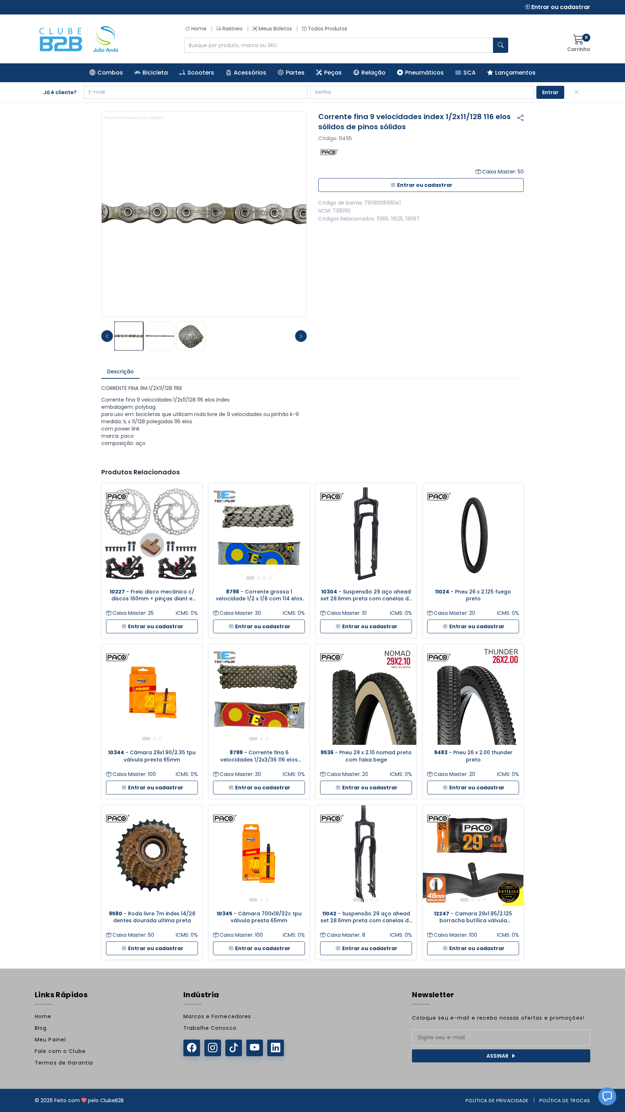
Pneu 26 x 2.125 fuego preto (473, 595)
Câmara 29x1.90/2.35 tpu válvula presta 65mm (152, 756)
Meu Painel (50, 1039)
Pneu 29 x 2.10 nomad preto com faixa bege (366, 756)
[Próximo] (298, 533)
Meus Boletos (275, 28)
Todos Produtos (327, 28)
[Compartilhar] (520, 118)
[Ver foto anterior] (107, 336)
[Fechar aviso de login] (576, 92)
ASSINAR (497, 1055)
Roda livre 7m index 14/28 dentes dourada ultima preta (152, 917)
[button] (607, 1096)
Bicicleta (155, 72)
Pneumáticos (424, 72)
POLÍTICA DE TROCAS (564, 1100)
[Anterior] (219, 533)
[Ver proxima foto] (301, 336)
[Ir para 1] (250, 578)
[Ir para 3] (264, 578)
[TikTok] (233, 1048)
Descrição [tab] (120, 371)
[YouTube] (254, 1048)
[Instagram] (212, 1048)
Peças (333, 72)
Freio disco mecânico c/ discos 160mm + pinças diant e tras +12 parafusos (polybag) (152, 595)
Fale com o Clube (60, 1051)
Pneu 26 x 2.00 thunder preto (473, 756)
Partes (295, 72)
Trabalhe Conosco (210, 1028)
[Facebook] (191, 1048)
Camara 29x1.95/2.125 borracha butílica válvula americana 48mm (473, 917)
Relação (373, 72)
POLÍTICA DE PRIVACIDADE (497, 1100)
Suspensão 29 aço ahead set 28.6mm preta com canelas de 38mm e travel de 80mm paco (366, 595)
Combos (110, 72)
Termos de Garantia (64, 1062)
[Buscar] (500, 45)
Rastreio (232, 28)
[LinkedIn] (275, 1048)
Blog (41, 1028)
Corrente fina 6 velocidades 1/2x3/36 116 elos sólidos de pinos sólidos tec (259, 756)
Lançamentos (515, 72)
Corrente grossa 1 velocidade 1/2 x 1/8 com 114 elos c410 (259, 595)
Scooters (200, 72)
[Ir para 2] (258, 578)
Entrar (550, 92)
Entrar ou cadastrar (560, 7)
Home (199, 28)
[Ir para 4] (270, 578)
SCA (469, 72)
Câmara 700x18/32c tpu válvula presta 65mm (259, 917)
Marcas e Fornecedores (217, 1016)
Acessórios (250, 72)
